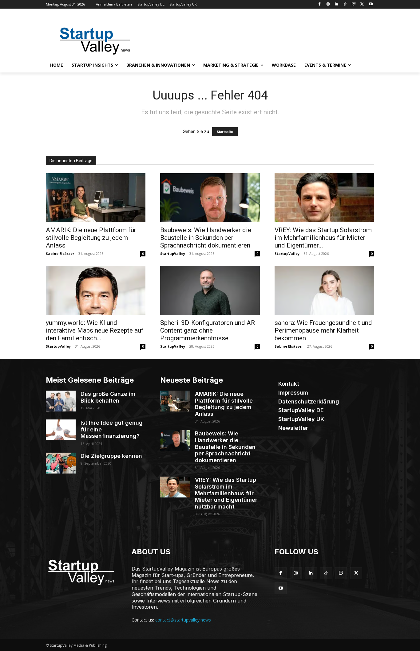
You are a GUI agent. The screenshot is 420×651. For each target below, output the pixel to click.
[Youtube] (370, 4)
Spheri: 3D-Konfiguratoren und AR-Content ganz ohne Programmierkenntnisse (208, 330)
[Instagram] (327, 4)
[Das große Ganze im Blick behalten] (61, 401)
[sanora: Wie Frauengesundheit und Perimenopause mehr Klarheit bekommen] (324, 290)
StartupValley (172, 253)
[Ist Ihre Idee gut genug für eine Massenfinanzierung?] (61, 429)
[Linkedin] (336, 4)
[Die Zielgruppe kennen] (61, 463)
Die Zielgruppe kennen (111, 456)
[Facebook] (319, 4)
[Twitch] (353, 4)
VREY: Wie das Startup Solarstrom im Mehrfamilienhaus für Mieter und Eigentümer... (323, 237)
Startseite (225, 132)
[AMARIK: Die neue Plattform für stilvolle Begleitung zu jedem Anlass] (95, 197)
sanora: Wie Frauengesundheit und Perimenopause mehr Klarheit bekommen (323, 330)
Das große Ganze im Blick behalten (108, 397)
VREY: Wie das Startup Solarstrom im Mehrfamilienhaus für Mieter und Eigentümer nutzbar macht (226, 493)
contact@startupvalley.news (183, 620)
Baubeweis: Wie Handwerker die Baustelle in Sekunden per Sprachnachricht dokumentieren (205, 237)
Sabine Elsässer (60, 253)
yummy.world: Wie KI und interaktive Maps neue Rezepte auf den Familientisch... (95, 330)
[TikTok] (345, 4)
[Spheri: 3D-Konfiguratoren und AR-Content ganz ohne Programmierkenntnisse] (210, 290)
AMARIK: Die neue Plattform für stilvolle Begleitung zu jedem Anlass (91, 237)
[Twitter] (362, 4)
